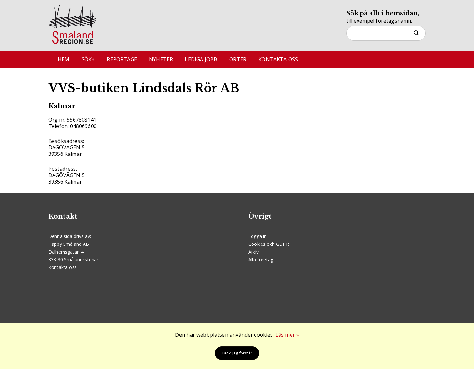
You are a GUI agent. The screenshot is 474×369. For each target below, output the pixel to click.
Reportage (122, 59)
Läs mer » (287, 334)
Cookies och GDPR (268, 244)
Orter (237, 59)
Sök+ (88, 59)
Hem (63, 59)
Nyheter (161, 59)
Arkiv (253, 252)
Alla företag (260, 259)
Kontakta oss (278, 59)
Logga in (257, 236)
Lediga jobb (201, 59)
